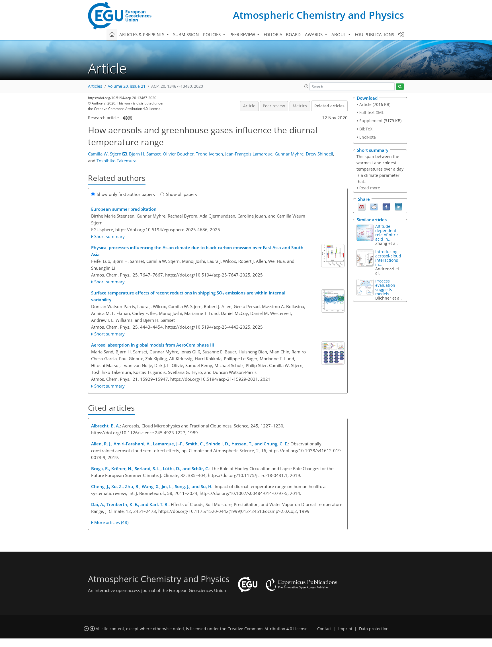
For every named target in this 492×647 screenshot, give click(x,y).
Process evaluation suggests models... (385, 287)
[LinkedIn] (398, 206)
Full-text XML (371, 112)
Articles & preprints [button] (142, 34)
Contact (324, 628)
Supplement (371, 120)
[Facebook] (386, 206)
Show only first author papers (126, 194)
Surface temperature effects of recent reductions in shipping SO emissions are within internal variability (188, 296)
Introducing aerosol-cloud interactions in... (388, 258)
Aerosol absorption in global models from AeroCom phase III (152, 345)
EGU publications (374, 34)
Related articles (329, 105)
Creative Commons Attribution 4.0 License (267, 628)
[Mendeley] (362, 206)
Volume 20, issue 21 (126, 86)
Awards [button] (314, 34)
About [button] (339, 34)
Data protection (374, 628)
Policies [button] (212, 34)
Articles (95, 86)
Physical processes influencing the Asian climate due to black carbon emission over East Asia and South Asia (197, 251)
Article (249, 105)
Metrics (300, 105)
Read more (369, 188)
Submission (186, 34)
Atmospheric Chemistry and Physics (318, 15)
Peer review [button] (242, 34)
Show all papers (181, 194)
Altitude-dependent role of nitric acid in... (387, 233)
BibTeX (365, 129)
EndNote (367, 137)
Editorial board (282, 34)
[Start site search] (400, 86)
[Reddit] (374, 206)
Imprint (345, 628)
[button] (306, 86)
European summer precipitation (124, 209)
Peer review (274, 105)
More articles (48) (111, 522)
